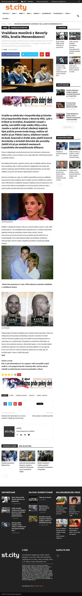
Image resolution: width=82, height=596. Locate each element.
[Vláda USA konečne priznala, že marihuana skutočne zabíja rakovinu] (62, 500)
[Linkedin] (22, 434)
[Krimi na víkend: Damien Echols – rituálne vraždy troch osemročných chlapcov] (62, 523)
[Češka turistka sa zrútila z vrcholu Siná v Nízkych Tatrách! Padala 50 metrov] (75, 146)
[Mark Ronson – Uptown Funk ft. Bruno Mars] (33, 508)
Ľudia (14, 13)
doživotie (31, 395)
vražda (11, 395)
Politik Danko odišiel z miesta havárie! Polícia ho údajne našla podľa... (74, 174)
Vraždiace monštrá (19, 28)
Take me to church (45, 497)
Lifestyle (5, 13)
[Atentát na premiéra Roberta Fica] (9, 455)
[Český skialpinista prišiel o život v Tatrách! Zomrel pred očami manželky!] (60, 116)
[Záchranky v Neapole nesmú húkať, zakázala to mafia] (75, 60)
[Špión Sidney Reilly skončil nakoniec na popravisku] (62, 36)
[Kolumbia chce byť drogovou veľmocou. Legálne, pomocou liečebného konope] (33, 519)
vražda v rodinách (42, 395)
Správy (21, 13)
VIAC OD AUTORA (25, 446)
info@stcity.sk (38, 586)
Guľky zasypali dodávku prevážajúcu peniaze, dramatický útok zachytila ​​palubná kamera (19, 512)
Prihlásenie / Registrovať (58, 1)
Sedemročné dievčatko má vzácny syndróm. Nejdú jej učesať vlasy (13, 417)
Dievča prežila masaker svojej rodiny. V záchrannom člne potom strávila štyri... (19, 526)
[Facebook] (79, 1)
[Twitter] (29, 434)
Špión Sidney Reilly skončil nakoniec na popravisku (18, 499)
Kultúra (5, 18)
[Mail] (26, 434)
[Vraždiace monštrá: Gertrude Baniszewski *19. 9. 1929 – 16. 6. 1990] (75, 500)
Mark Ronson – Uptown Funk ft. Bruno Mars (44, 508)
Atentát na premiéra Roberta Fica (61, 153)
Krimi (28, 13)
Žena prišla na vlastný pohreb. (42, 416)
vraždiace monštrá (21, 395)
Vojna (58, 167)
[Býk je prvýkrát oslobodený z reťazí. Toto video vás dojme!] (75, 523)
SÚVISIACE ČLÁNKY (9, 446)
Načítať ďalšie (68, 127)
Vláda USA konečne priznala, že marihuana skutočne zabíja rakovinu (61, 509)
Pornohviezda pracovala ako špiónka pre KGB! (71, 105)
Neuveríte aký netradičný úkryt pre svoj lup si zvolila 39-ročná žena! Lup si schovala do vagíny (27, 467)
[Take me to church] (33, 499)
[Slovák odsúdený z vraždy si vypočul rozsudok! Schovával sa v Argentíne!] (45, 455)
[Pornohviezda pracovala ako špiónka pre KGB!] (60, 105)
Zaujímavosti (46, 13)
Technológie (57, 13)
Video (67, 13)
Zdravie (36, 13)
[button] (78, 16)
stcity (5, 49)
